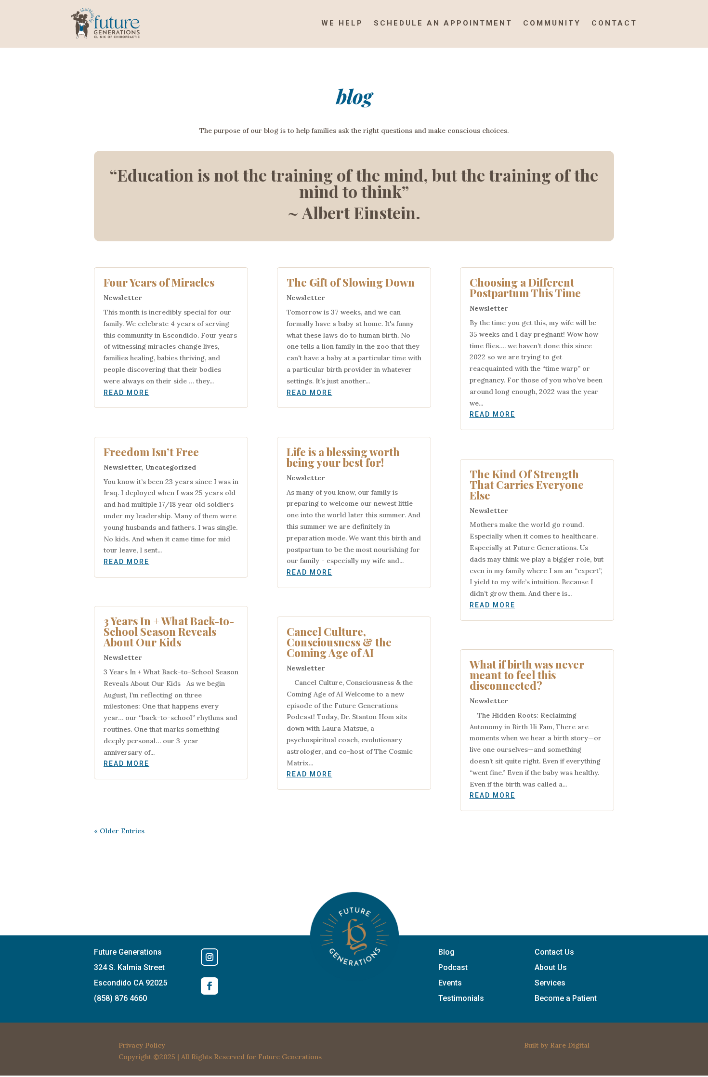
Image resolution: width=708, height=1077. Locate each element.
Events (450, 982)
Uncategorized (170, 467)
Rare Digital (570, 1045)
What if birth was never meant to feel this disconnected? (527, 675)
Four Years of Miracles (159, 282)
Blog (446, 952)
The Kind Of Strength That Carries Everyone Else (527, 484)
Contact (614, 23)
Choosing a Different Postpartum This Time (525, 287)
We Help (342, 23)
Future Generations (290, 1056)
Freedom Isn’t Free (151, 452)
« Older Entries (119, 831)
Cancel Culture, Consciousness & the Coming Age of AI (339, 642)
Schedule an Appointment (443, 23)
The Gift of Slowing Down (351, 282)
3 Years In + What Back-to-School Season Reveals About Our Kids (169, 631)
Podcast (453, 967)
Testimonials (461, 998)
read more (126, 392)
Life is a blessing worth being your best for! (343, 457)
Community (552, 23)
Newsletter (123, 297)
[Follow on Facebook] (209, 986)
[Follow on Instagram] (209, 957)
